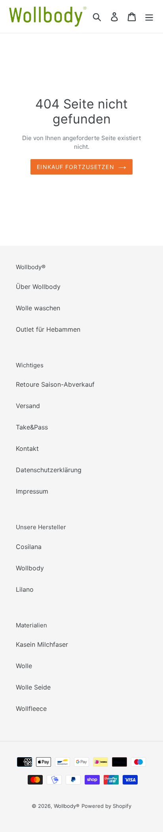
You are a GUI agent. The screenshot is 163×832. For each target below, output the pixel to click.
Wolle (24, 666)
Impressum (32, 491)
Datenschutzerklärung (49, 470)
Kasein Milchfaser (42, 644)
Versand (28, 406)
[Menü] (149, 16)
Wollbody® (67, 806)
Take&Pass (32, 427)
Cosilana (29, 547)
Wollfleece (31, 708)
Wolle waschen (38, 308)
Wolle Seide (33, 687)
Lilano (25, 589)
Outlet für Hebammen (48, 329)
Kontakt (27, 448)
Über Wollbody (38, 287)
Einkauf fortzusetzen (75, 166)
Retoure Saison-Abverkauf (55, 384)
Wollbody (30, 568)
